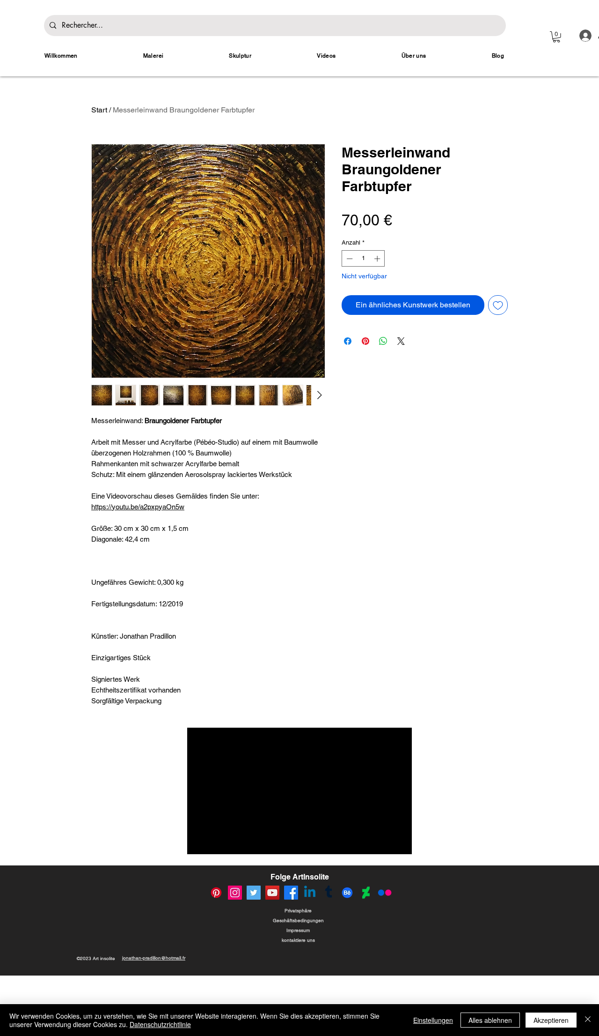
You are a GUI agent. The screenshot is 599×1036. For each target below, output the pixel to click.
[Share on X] (401, 341)
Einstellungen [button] (433, 1020)
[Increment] (378, 259)
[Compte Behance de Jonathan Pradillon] (347, 893)
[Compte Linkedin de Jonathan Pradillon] (310, 893)
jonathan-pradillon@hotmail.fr (153, 958)
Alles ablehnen (490, 1020)
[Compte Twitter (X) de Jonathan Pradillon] (254, 893)
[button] (556, 37)
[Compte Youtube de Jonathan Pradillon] (272, 893)
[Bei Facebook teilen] (347, 341)
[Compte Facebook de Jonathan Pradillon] (291, 893)
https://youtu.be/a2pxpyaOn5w (137, 507)
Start (99, 109)
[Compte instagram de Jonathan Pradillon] (235, 893)
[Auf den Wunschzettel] (498, 305)
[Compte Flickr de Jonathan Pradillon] (385, 893)
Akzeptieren (551, 1020)
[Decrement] (348, 259)
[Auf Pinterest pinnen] (365, 341)
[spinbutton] (363, 259)
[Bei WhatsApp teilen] (383, 341)
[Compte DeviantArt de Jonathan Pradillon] (366, 893)
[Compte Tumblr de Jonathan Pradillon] (328, 893)
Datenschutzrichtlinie (160, 1024)
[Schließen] (587, 1020)
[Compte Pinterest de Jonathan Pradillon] (216, 893)
